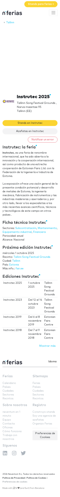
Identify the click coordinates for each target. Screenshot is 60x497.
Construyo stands (43, 412)
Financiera (39, 232)
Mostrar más (47, 346)
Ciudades (8, 391)
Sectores (8, 394)
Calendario (9, 383)
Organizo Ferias (42, 423)
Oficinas (7, 427)
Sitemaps (40, 376)
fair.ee (20, 268)
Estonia (14, 264)
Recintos (8, 398)
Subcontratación (25, 228)
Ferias (7, 376)
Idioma (52, 361)
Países (6, 387)
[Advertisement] (30, 58)
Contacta (8, 423)
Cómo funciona (12, 431)
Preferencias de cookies (14, 482)
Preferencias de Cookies (45, 435)
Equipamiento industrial (17, 232)
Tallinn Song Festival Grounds (32, 257)
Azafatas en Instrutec (30, 131)
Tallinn (16, 261)
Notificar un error (43, 139)
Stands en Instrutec (30, 123)
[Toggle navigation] (53, 13)
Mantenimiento (47, 228)
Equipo (6, 420)
